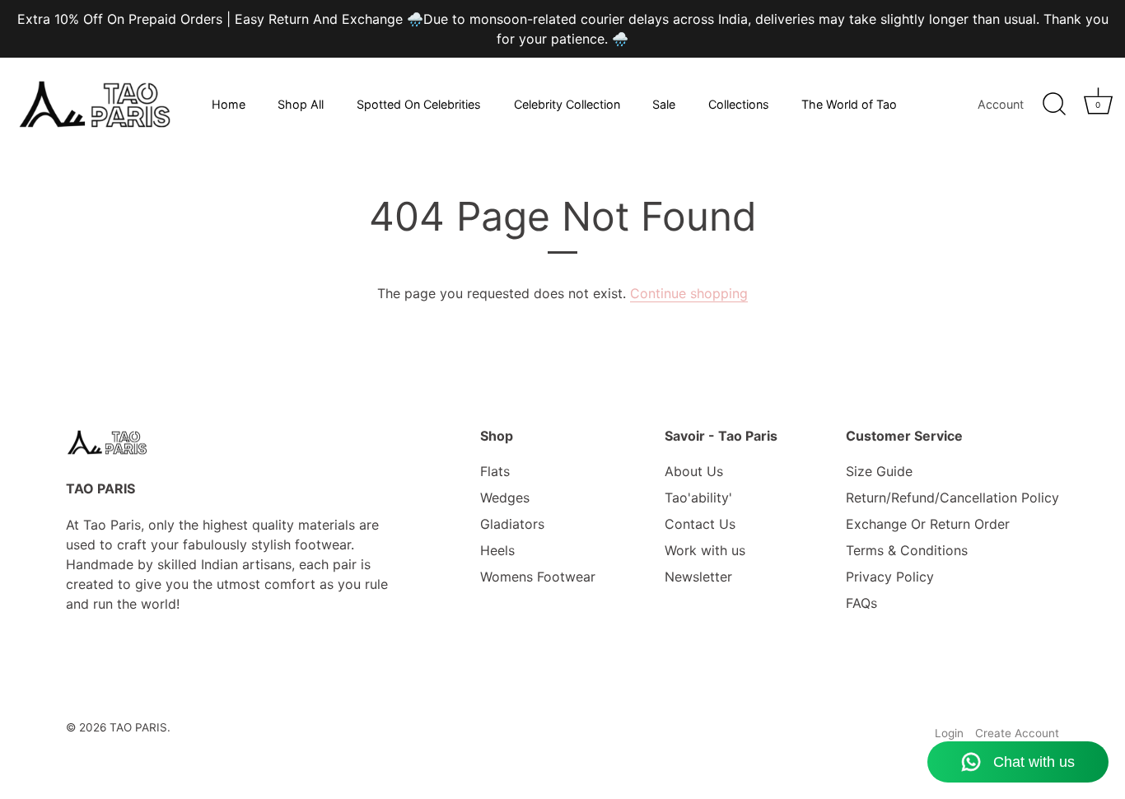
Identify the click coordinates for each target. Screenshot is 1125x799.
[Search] (1054, 104)
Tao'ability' (698, 497)
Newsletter (698, 576)
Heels (497, 550)
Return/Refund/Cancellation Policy (952, 497)
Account (1001, 104)
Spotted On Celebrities (419, 104)
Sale (663, 104)
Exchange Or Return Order (928, 524)
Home (228, 104)
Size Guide (879, 471)
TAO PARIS (138, 727)
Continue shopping (689, 293)
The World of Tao (849, 104)
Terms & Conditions (907, 550)
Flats (495, 471)
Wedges (505, 497)
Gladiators (512, 524)
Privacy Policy (890, 576)
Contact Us (700, 524)
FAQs (861, 603)
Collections (738, 104)
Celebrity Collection (567, 104)
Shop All (301, 104)
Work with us (705, 550)
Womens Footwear (537, 576)
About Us (694, 471)
